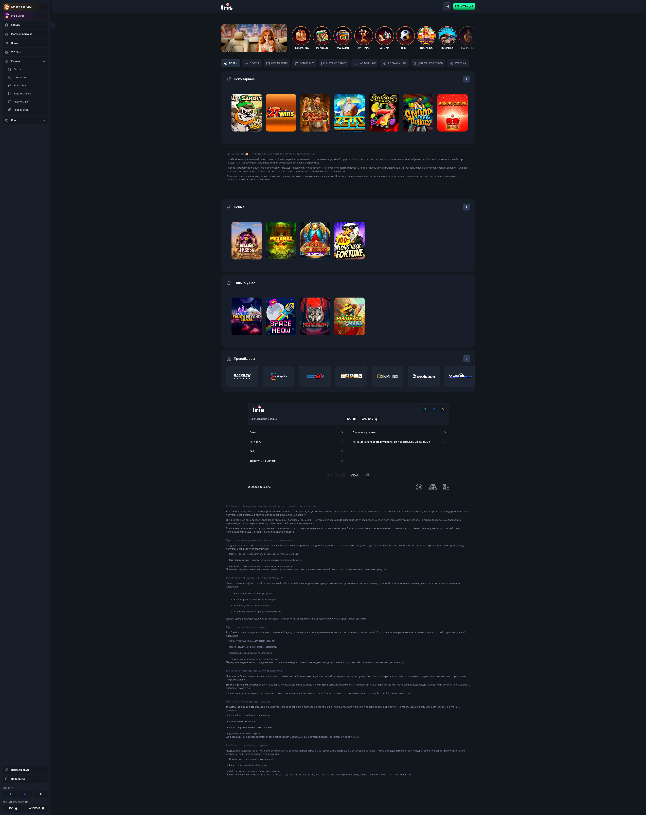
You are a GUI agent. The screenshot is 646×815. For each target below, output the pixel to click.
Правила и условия (364, 432)
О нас (253, 432)
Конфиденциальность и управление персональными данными (391, 441)
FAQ (252, 451)
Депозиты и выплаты (263, 460)
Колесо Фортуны (21, 6)
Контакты (256, 441)
